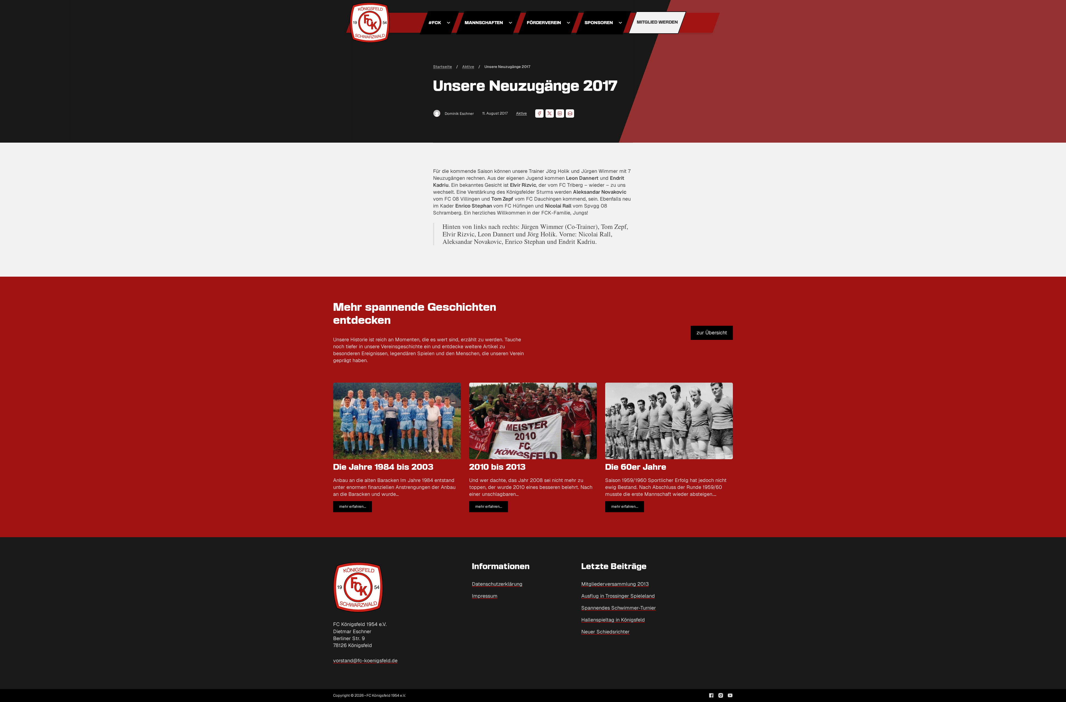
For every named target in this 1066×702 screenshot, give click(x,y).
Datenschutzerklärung (497, 584)
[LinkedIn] (560, 113)
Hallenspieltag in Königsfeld (613, 620)
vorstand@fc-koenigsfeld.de (365, 660)
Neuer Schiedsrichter (605, 631)
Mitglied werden (657, 22)
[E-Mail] (570, 113)
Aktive (521, 113)
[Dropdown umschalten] (449, 23)
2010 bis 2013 (497, 467)
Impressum (484, 596)
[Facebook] (539, 113)
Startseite (442, 66)
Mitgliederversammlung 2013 (615, 584)
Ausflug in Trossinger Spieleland (618, 596)
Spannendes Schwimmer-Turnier (618, 608)
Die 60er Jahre (635, 467)
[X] (549, 113)
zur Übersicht (712, 332)
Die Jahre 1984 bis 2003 (383, 467)
